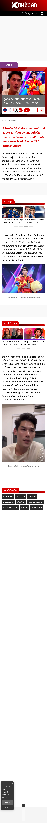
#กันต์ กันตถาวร (10, 507)
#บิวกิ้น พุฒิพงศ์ (35, 502)
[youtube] (32, 13)
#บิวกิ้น (24, 507)
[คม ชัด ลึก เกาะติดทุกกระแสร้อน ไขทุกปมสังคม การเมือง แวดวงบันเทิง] (23, 5)
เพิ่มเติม (8, 797)
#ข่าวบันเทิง (8, 502)
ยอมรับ (7, 802)
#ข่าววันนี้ (20, 496)
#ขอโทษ (21, 502)
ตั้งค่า (7, 807)
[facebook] (24, 13)
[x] (28, 13)
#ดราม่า (32, 496)
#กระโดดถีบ (36, 507)
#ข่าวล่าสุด (8, 496)
